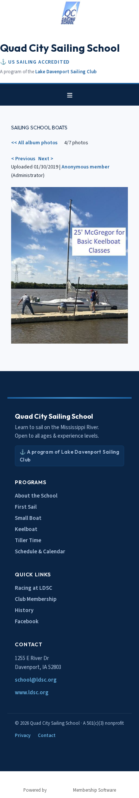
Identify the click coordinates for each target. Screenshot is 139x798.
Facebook (27, 621)
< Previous (23, 159)
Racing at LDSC (33, 588)
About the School (36, 496)
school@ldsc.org (36, 680)
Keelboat (26, 529)
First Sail (26, 507)
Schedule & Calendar (40, 552)
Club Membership (35, 599)
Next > (45, 159)
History (24, 610)
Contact (47, 735)
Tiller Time (28, 540)
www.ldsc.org (32, 692)
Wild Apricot (60, 790)
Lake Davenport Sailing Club (66, 71)
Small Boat (28, 518)
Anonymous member (85, 167)
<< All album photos (34, 143)
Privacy (22, 735)
